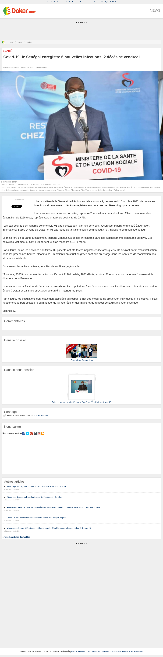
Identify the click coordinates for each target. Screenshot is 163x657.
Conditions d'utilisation (111, 651)
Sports (68, 2)
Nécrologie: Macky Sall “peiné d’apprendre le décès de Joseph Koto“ (36, 486)
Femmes (96, 2)
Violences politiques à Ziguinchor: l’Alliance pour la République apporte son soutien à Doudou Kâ (49, 528)
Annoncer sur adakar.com (133, 651)
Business (75, 2)
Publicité (113, 2)
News (82, 2)
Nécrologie (104, 2)
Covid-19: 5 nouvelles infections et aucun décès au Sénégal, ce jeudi (37, 518)
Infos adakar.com (78, 651)
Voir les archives (40, 415)
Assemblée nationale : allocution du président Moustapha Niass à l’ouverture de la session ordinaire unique (53, 507)
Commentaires (93, 651)
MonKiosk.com (58, 2)
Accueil (49, 2)
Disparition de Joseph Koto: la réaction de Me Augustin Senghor (34, 497)
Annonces (88, 2)
